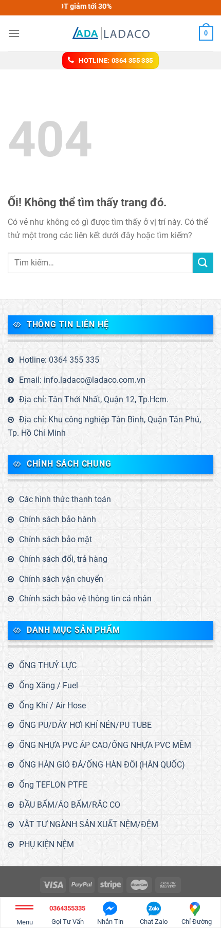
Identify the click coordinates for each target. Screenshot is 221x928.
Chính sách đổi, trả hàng (63, 559)
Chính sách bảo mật (55, 539)
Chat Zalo (154, 921)
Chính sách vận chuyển (61, 579)
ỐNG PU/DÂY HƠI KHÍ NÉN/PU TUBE (85, 725)
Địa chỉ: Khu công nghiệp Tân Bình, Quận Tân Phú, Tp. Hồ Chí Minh (104, 426)
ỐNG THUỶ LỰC (48, 665)
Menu (24, 922)
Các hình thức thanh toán (65, 499)
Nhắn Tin (110, 921)
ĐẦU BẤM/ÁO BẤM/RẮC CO (69, 805)
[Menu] (14, 33)
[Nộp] (203, 263)
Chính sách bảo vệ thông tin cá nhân (85, 598)
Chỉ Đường (196, 921)
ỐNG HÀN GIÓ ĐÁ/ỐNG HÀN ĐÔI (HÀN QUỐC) (102, 765)
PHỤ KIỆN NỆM (46, 844)
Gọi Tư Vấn (67, 914)
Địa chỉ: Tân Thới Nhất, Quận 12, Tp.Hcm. (94, 399)
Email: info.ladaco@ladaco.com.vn (82, 380)
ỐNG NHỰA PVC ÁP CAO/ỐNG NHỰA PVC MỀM (105, 745)
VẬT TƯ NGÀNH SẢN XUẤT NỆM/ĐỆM (88, 824)
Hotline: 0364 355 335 (59, 360)
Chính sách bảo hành (57, 519)
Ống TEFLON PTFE (53, 785)
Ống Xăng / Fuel (48, 685)
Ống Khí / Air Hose (52, 705)
